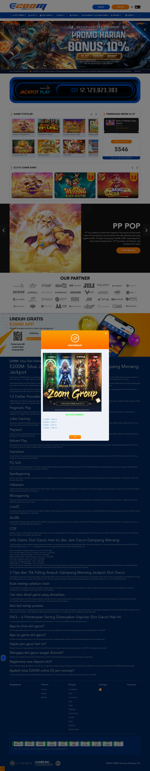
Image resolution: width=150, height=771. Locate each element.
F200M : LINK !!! (49, 425)
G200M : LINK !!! (50, 428)
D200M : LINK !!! (50, 420)
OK (75, 437)
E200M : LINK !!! (49, 422)
